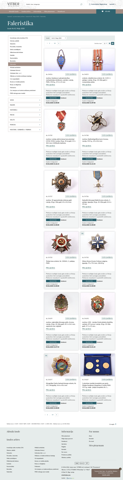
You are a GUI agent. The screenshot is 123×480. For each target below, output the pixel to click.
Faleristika (13, 64)
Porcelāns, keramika (16, 46)
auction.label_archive (18, 16)
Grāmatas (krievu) (15, 70)
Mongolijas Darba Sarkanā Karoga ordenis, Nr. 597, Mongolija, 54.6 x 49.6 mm (61, 384)
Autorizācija (95, 4)
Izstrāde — (64, 477)
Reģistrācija (103, 4)
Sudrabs (12, 55)
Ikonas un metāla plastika (17, 82)
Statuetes (12, 44)
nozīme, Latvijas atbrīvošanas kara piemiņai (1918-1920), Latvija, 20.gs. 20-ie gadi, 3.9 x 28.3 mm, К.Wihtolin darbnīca (60, 141)
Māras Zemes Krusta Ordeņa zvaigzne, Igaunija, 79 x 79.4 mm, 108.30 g (95, 262)
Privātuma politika (66, 455)
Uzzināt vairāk (106, 475)
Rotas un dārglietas (15, 85)
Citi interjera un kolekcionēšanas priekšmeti (23, 90)
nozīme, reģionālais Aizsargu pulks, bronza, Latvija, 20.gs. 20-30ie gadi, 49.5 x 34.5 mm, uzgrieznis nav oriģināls (60, 324)
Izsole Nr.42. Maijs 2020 (32, 16)
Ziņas (90, 436)
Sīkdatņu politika (66, 457)
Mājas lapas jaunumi (67, 438)
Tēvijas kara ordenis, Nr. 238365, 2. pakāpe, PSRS (60, 262)
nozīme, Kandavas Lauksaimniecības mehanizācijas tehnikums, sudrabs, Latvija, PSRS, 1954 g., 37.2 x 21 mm (59, 80)
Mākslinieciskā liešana (16, 52)
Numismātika (14, 58)
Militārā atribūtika (15, 67)
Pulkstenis (13, 87)
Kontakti (64, 449)
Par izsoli (91, 441)
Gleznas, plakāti (14, 41)
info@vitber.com (66, 475)
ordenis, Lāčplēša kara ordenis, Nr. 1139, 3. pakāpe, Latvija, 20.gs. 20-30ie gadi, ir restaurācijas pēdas (96, 80)
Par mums (64, 452)
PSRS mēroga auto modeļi (17, 93)
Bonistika (12, 61)
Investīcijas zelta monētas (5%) (19, 38)
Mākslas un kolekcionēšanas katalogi (21, 76)
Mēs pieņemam (66, 436)
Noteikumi (61, 11)
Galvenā (9, 16)
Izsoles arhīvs (13, 439)
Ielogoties (53, 98)
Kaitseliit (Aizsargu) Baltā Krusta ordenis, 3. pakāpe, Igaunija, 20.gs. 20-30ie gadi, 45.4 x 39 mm (96, 202)
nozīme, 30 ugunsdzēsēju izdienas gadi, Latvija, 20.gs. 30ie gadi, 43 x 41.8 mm (59, 201)
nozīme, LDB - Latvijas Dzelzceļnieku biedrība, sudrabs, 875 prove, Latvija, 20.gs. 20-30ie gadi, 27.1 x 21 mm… (97, 324)
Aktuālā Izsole (13, 431)
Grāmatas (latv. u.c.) (15, 73)
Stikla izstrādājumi (15, 49)
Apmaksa (64, 444)
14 (55, 43)
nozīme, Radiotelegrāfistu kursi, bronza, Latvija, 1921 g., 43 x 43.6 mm (95, 140)
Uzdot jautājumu (70, 74)
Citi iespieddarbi (14, 79)
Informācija (67, 431)
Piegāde (64, 447)
